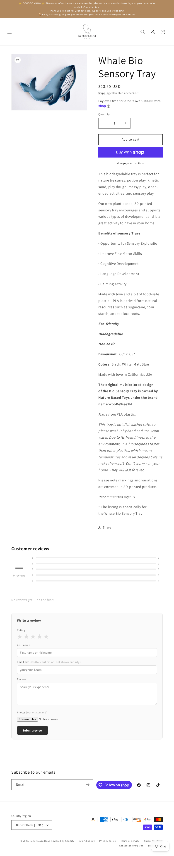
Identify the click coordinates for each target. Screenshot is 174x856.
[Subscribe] (88, 784)
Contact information (131, 845)
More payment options (131, 163)
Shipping (104, 93)
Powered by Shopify (62, 840)
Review (21, 679)
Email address (49, 662)
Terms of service (130, 840)
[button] (9, 32)
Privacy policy (107, 840)
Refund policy (87, 840)
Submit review (32, 730)
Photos (32, 712)
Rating (21, 630)
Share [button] (107, 527)
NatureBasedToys (40, 840)
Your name (23, 645)
